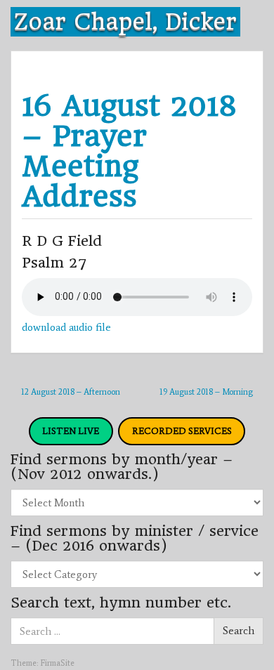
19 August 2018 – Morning (206, 392)
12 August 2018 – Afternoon (70, 392)
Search (238, 630)
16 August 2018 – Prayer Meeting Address (129, 151)
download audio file (66, 327)
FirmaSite (57, 663)
